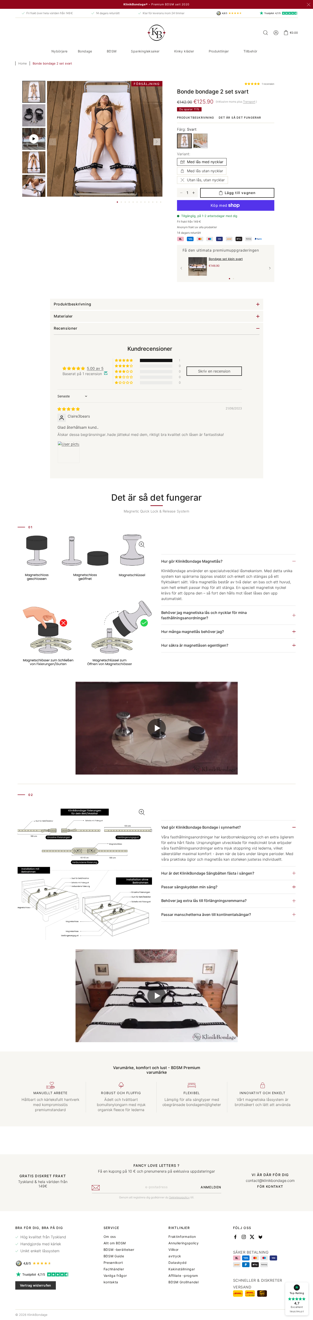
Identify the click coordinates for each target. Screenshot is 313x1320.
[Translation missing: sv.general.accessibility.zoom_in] (85, 603)
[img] (68, 409)
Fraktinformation (182, 1236)
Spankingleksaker (145, 51)
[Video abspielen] (156, 728)
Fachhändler (114, 1269)
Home (22, 63)
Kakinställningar (181, 1269)
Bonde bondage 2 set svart (52, 63)
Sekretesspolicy (179, 1197)
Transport (249, 101)
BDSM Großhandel (183, 1282)
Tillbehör (250, 51)
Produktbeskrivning (195, 117)
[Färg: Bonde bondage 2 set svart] (184, 141)
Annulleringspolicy (183, 1243)
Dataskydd (177, 1262)
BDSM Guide (114, 1256)
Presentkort (113, 1262)
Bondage (85, 51)
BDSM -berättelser (119, 1249)
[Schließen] (308, 4)
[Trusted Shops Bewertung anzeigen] (42, 1263)
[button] (86, 51)
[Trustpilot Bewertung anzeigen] (42, 1274)
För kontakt (270, 1186)
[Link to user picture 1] (68, 452)
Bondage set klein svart (226, 259)
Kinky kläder (184, 51)
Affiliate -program (183, 1275)
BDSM (112, 51)
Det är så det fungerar (240, 117)
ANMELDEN (211, 1187)
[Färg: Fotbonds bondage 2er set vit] (200, 141)
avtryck (174, 1256)
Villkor (173, 1249)
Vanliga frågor (115, 1275)
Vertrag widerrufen (35, 1285)
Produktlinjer (219, 51)
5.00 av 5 (95, 368)
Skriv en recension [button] (214, 371)
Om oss (110, 1236)
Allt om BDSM (115, 1243)
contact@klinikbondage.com (270, 1180)
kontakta (111, 1282)
